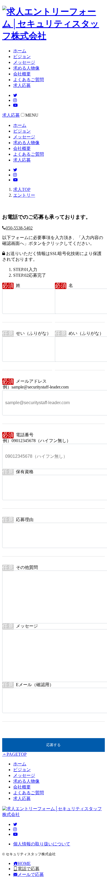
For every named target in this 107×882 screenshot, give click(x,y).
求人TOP (21, 189)
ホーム (19, 50)
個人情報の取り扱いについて (41, 844)
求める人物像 (26, 68)
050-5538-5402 (19, 228)
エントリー (24, 195)
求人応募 (22, 85)
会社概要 (22, 74)
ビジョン (22, 56)
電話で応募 (29, 868)
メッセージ (24, 62)
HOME (24, 863)
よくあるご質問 (28, 79)
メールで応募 (31, 874)
